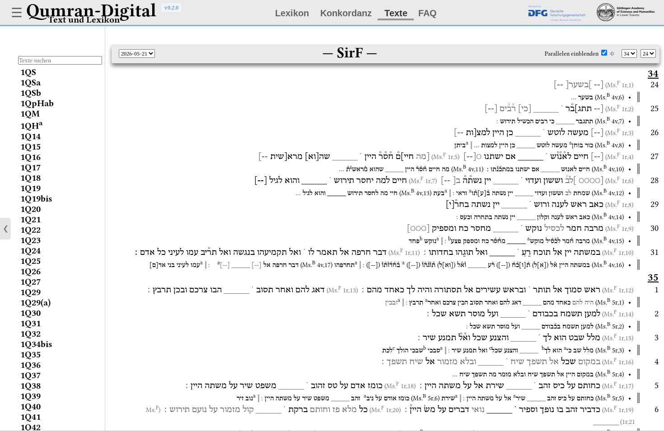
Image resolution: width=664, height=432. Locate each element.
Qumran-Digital (91, 10)
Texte (395, 13)
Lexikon (292, 13)
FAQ (427, 13)
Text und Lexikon (84, 19)
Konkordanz (346, 13)
